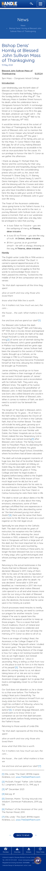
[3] (32, 439)
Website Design (7, 865)
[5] (16, 667)
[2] (8, 339)
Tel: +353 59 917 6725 (9, 860)
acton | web (27, 865)
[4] (10, 515)
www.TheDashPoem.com (28, 777)
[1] (39, 320)
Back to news (23, 835)
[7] (39, 766)
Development (18, 865)
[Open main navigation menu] (40, 4)
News (23, 25)
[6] (10, 710)
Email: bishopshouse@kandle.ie (28, 860)
